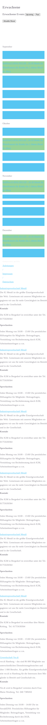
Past (37, 15)
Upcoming (29, 15)
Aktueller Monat (9, 21)
